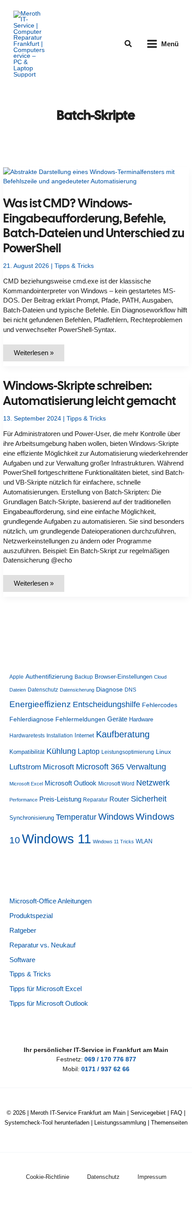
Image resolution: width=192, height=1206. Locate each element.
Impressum (152, 1177)
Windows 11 (56, 838)
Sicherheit (149, 798)
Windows (116, 817)
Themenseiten (169, 1122)
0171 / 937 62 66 (105, 1069)
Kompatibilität (27, 752)
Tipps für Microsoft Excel (45, 988)
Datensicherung (77, 689)
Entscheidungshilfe (106, 704)
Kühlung (61, 751)
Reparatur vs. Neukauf (42, 945)
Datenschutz (43, 690)
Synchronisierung (31, 817)
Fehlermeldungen (80, 719)
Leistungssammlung (120, 1122)
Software (22, 959)
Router (119, 799)
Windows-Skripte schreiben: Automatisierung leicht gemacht (89, 393)
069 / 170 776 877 (110, 1059)
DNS (130, 690)
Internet (84, 735)
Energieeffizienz (40, 704)
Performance (23, 799)
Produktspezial (31, 915)
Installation (59, 736)
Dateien (17, 689)
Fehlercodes (159, 705)
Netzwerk (153, 782)
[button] (129, 44)
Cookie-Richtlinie (47, 1177)
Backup (84, 677)
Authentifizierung (49, 676)
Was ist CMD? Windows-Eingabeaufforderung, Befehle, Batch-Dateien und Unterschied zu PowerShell (93, 225)
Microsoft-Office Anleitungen (50, 901)
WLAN (144, 841)
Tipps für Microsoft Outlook (48, 1003)
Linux (163, 752)
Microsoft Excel (26, 783)
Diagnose (109, 689)
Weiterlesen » (38, 355)
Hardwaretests (27, 736)
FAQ (176, 1112)
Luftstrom (25, 766)
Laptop (89, 751)
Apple (16, 677)
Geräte (117, 719)
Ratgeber (22, 930)
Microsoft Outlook (70, 783)
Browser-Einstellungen (123, 676)
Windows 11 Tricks (113, 841)
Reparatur (95, 800)
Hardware (141, 719)
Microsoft (58, 767)
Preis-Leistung (60, 799)
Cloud (160, 677)
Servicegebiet (148, 1112)
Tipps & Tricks (74, 266)
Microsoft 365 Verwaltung (121, 766)
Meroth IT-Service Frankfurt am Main (77, 1112)
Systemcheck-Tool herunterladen (46, 1122)
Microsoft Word (116, 784)
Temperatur (76, 817)
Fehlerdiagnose (31, 719)
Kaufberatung (123, 734)
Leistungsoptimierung (127, 752)
